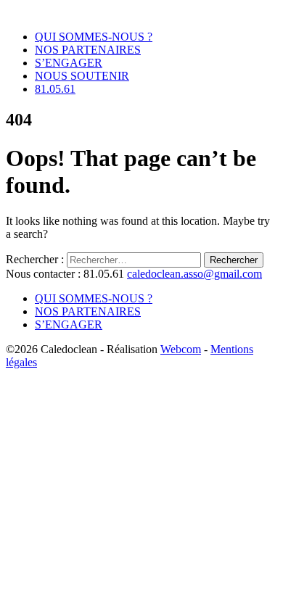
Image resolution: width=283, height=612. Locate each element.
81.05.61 (55, 89)
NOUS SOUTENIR (82, 76)
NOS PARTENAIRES (88, 50)
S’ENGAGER (68, 63)
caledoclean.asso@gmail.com (194, 274)
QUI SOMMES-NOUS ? (93, 36)
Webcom (180, 349)
